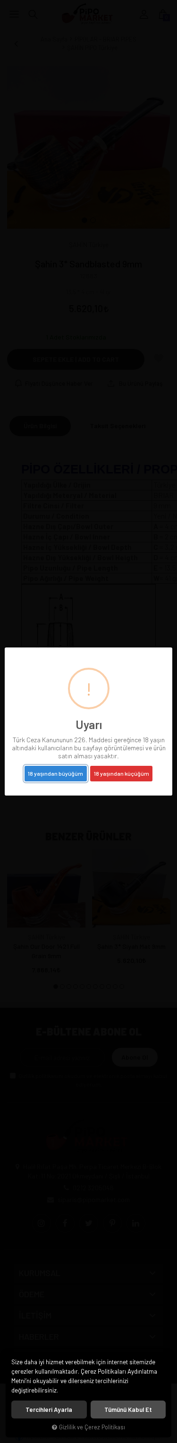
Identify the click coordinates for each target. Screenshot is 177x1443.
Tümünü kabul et (128, 1409)
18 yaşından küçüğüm (121, 773)
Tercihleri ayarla (48, 1409)
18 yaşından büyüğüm (55, 773)
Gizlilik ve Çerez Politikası (92, 1427)
